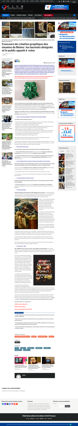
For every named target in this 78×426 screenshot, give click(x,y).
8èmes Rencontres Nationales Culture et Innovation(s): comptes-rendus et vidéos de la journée (69, 155)
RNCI (27, 1)
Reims (17, 342)
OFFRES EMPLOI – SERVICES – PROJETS (46, 1)
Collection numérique (13, 40)
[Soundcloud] (70, 1)
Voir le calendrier (61, 51)
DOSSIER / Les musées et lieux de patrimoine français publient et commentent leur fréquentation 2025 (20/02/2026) (70, 171)
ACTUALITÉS (5, 15)
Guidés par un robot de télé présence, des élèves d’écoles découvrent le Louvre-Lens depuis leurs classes (70, 163)
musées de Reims (18, 104)
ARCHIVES (32, 1)
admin (7, 53)
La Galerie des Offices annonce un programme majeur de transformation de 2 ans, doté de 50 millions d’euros (7, 72)
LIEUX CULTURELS (38, 15)
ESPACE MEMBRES (48, 15)
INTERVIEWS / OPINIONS (21, 15)
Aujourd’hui (62, 151)
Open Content (8, 41)
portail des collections (20, 184)
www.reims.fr (28, 301)
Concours (34, 40)
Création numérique (42, 40)
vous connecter (10, 390)
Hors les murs (50, 40)
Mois (73, 151)
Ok (70, 424)
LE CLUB (7, 1)
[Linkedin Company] (59, 1)
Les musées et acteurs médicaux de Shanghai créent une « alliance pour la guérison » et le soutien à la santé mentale (7, 108)
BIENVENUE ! (32, 418)
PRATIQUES (30, 15)
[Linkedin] (5, 404)
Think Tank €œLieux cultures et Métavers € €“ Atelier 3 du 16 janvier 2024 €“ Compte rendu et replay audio (70, 184)
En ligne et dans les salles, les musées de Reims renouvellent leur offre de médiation (48, 366)
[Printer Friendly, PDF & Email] (5, 55)
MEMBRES (18, 1)
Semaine (68, 151)
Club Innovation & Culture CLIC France (39, 416)
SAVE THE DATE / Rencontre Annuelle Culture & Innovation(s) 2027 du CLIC (68, 47)
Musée (3, 41)
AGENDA (23, 1)
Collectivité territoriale (25, 40)
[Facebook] (64, 1)
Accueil (3, 1)
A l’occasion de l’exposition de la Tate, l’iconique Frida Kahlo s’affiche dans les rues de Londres (7, 163)
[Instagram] (66, 1)
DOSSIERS (13, 15)
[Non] (76, 424)
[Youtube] (68, 1)
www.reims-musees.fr (19, 301)
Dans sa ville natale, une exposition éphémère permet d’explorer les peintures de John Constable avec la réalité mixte (7, 126)
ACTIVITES (13, 1)
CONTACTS (37, 1)
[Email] (19, 61)
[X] (61, 1)
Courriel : (55, 403)
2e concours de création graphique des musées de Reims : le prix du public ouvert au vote (21, 366)
